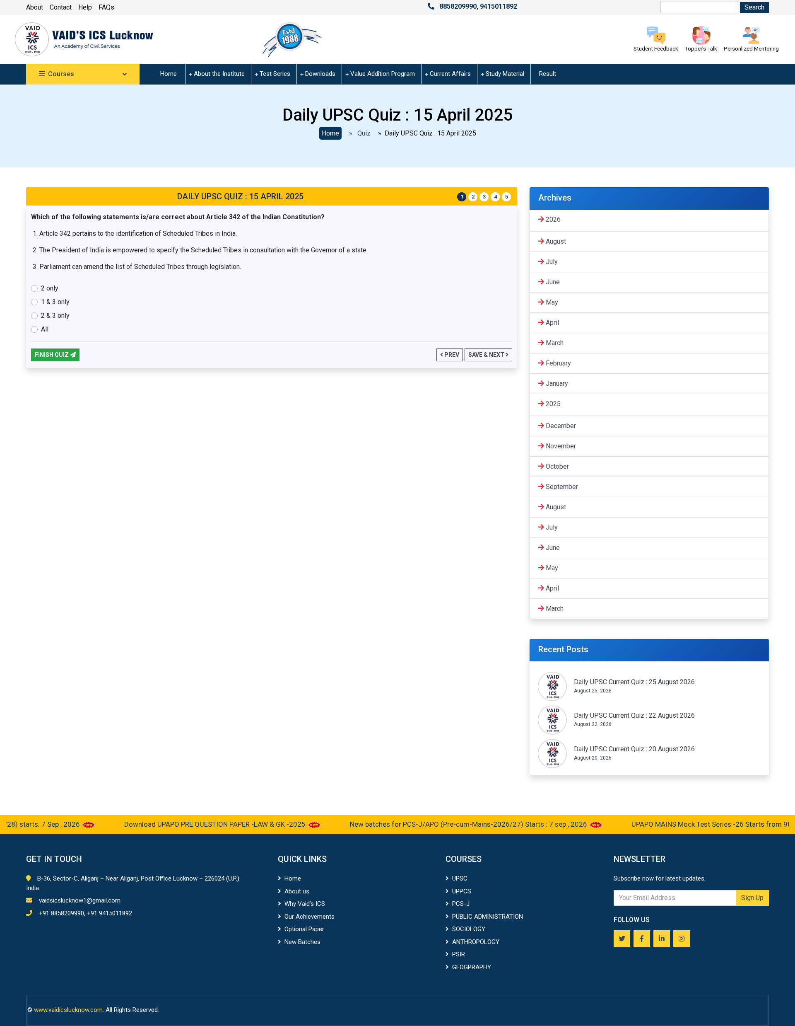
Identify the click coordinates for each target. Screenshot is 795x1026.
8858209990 (458, 6)
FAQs (106, 7)
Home (168, 73)
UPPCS (461, 891)
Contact (61, 7)
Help (85, 7)
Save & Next (487, 354)
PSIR (458, 954)
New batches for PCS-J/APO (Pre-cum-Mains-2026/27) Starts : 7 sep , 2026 (451, 824)
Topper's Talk (701, 49)
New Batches (302, 942)
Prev (451, 354)
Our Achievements (309, 916)
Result (547, 73)
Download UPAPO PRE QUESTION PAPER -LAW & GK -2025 (197, 824)
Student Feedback (656, 49)
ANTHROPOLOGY (475, 942)
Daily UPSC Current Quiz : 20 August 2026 (634, 749)
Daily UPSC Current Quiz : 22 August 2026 (634, 715)
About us (296, 891)
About (34, 7)
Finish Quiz (52, 354)
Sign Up (752, 898)
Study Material (505, 73)
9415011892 (498, 6)
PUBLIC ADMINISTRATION (487, 916)
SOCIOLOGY (468, 929)
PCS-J (461, 903)
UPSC (459, 878)
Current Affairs (450, 73)
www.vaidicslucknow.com (68, 1010)
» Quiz (358, 133)
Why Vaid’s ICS (304, 903)
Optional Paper (304, 929)
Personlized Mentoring (751, 49)
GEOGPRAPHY (471, 967)
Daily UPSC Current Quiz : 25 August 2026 (634, 682)
